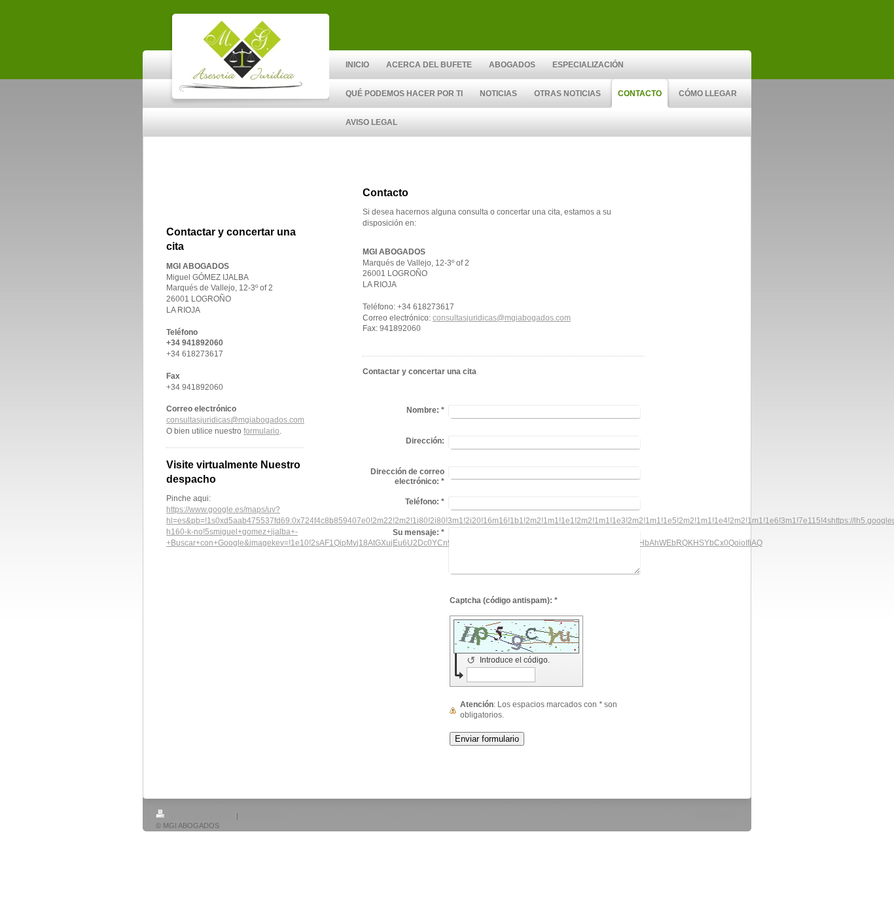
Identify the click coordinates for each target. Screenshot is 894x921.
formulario (261, 431)
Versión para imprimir (201, 816)
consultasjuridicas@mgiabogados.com (235, 420)
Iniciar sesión (717, 814)
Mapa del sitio (261, 816)
